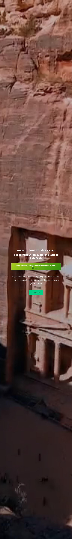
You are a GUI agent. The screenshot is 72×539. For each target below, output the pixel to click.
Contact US (36, 292)
